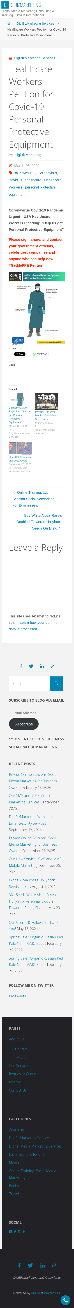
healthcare (33, 180)
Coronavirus (47, 173)
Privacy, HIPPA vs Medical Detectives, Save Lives (46, 415)
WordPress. (52, 1293)
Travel (14, 1193)
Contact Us (18, 1090)
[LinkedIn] (42, 666)
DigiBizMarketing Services (35, 23)
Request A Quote (22, 1073)
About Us (16, 1039)
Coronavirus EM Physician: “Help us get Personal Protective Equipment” (20, 415)
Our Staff (19, 1049)
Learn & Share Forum (26, 1154)
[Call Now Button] (65, 1300)
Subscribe (24, 724)
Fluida (35, 1293)
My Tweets (17, 996)
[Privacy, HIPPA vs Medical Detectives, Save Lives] (46, 401)
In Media (19, 1057)
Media (14, 1162)
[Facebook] (21, 666)
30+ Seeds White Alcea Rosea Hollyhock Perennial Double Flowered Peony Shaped (32, 901)
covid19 (16, 180)
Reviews (15, 1082)
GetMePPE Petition (27, 265)
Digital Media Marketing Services (35, 1146)
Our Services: (19, 1065)
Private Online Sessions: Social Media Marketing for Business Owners (33, 781)
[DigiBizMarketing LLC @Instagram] (52, 666)
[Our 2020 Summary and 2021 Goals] (20, 448)
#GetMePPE (25, 173)
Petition (15, 1185)
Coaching (16, 1129)
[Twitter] (31, 666)
